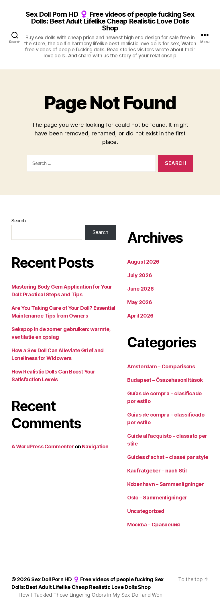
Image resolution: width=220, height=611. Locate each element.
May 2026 (139, 302)
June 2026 (140, 289)
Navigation (95, 446)
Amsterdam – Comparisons (161, 366)
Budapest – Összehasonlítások (165, 380)
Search (18, 220)
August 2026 (143, 262)
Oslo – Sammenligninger (157, 498)
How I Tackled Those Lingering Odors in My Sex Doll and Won (90, 595)
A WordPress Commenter (42, 446)
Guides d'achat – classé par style (167, 457)
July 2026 (139, 275)
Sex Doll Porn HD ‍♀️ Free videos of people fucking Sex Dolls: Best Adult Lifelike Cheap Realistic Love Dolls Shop (110, 21)
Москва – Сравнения (153, 525)
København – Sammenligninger (165, 484)
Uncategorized (145, 511)
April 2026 (140, 316)
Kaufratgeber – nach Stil (157, 471)
